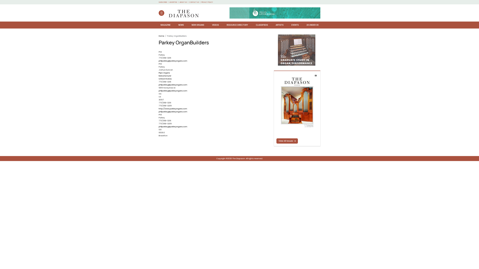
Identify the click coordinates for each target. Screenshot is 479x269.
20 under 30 (312, 25)
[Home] (182, 13)
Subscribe (163, 2)
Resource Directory (237, 25)
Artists (280, 25)
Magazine (166, 25)
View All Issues (286, 140)
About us (183, 2)
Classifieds (262, 25)
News (181, 25)
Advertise (173, 2)
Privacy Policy (207, 2)
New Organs (198, 25)
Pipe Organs (164, 72)
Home (161, 36)
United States (165, 78)
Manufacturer (165, 75)
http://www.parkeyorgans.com (173, 108)
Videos (215, 25)
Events (295, 25)
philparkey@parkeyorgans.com (173, 61)
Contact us (194, 2)
